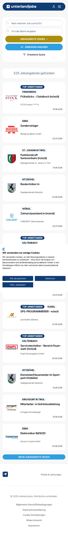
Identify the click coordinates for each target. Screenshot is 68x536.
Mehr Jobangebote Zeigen (34, 457)
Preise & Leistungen (51, 474)
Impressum (34, 525)
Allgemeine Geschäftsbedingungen (34, 504)
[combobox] (34, 31)
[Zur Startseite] (21, 6)
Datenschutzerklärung (34, 509)
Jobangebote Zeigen (32, 39)
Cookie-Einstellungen (34, 514)
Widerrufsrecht (34, 520)
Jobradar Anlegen (36, 47)
